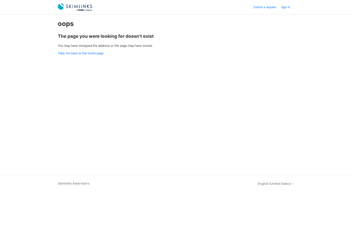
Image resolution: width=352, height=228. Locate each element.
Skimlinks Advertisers (73, 183)
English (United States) (275, 183)
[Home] (75, 7)
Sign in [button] (285, 7)
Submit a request (264, 7)
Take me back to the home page (81, 53)
